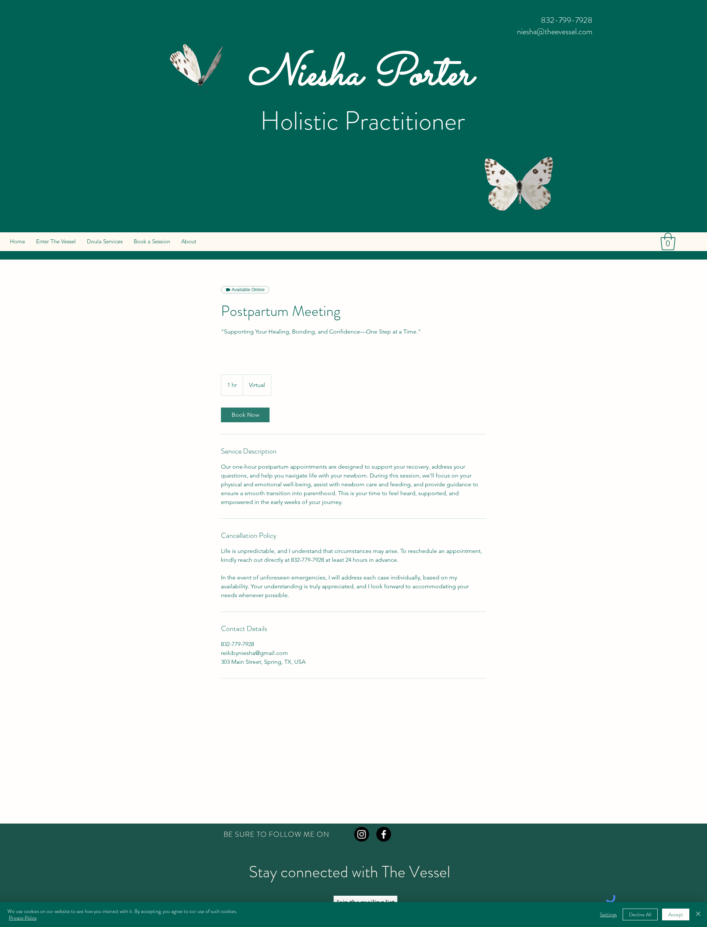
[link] (245, 415)
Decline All (640, 914)
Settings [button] (608, 914)
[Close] (698, 914)
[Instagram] (361, 834)
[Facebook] (383, 834)
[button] (668, 241)
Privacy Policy (23, 917)
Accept (675, 914)
